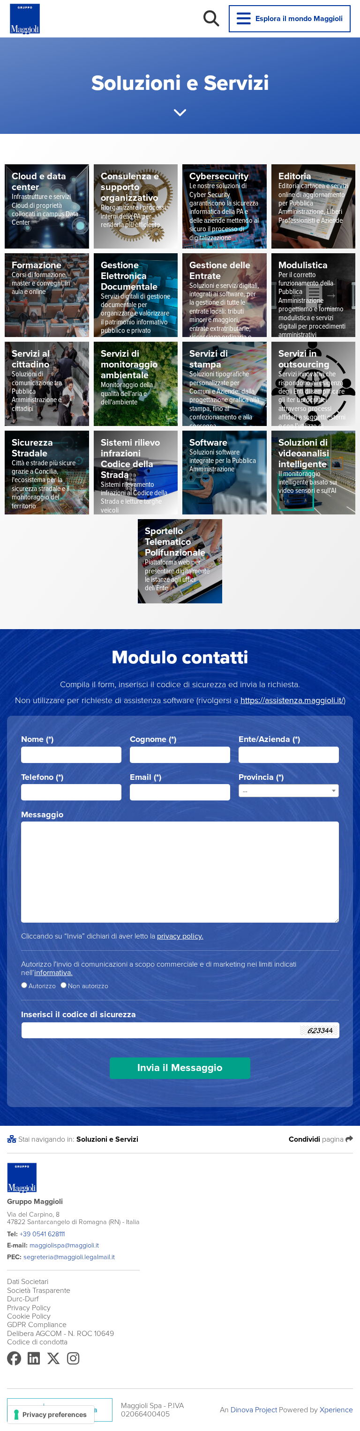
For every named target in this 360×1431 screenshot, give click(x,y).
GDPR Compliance (37, 1324)
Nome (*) (37, 739)
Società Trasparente (38, 1290)
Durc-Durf (22, 1299)
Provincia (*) (261, 777)
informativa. (53, 972)
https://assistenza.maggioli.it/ (292, 700)
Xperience (336, 1410)
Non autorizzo (88, 986)
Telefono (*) (42, 777)
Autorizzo (42, 986)
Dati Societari (27, 1281)
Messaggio (42, 815)
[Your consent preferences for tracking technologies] (51, 1415)
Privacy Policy (29, 1308)
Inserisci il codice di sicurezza (78, 1015)
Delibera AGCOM (34, 1333)
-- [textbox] (245, 791)
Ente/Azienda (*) (269, 739)
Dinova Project (254, 1410)
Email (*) (145, 777)
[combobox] (289, 790)
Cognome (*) (153, 739)
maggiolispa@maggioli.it (64, 1245)
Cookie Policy (29, 1316)
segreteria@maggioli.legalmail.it (69, 1257)
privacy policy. (180, 936)
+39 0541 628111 (42, 1234)
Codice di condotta (37, 1342)
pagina (317, 1139)
